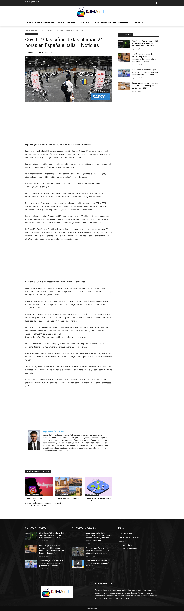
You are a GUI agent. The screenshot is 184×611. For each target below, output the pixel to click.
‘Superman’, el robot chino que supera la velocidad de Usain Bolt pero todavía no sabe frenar (145, 72)
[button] (156, 3)
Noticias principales (32, 30)
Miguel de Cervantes (35, 52)
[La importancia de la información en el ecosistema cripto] (98, 486)
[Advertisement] (68, 124)
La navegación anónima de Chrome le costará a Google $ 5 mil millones (98, 563)
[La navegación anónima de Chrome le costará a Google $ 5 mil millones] (78, 564)
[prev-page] (26, 511)
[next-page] (30, 511)
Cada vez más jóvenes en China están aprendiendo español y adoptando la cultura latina (98, 550)
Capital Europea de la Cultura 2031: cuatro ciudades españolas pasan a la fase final (68, 501)
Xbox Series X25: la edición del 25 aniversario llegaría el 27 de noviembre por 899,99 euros (145, 43)
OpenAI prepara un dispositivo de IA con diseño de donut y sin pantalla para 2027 (145, 85)
